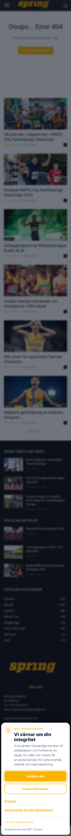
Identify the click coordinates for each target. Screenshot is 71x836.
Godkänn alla (35, 776)
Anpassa (10, 801)
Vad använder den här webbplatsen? (29, 810)
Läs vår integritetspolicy (19, 822)
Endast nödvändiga (35, 788)
